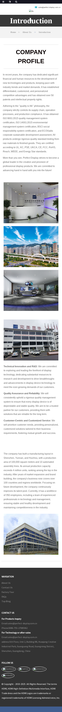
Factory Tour (8, 592)
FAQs (4, 596)
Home (13, 32)
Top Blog (6, 601)
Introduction (45, 32)
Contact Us (7, 587)
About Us (26, 32)
